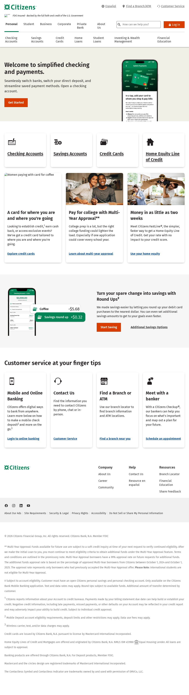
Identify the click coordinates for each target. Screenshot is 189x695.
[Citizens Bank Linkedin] (21, 505)
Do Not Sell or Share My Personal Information (136, 513)
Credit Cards (112, 153)
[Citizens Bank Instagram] (13, 505)
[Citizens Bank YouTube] (28, 505)
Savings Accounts (70, 153)
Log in (176, 24)
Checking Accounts (25, 153)
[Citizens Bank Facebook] (6, 505)
